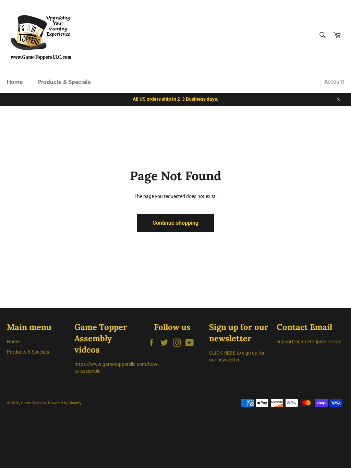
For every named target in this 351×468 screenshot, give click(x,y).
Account (334, 81)
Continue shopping (175, 223)
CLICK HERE (222, 353)
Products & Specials (64, 81)
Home (15, 81)
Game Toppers (33, 403)
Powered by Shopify (64, 403)
